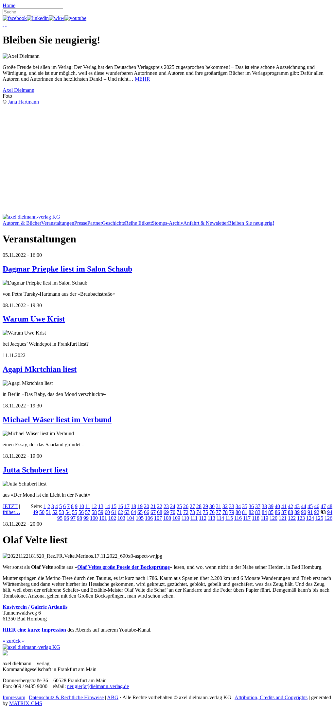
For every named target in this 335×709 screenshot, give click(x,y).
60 (107, 512)
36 (251, 506)
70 (172, 512)
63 (127, 512)
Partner (94, 223)
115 (229, 518)
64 (133, 512)
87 (284, 512)
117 (247, 518)
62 (120, 512)
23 (166, 506)
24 (172, 506)
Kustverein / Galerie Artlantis (35, 607)
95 (59, 518)
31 (218, 506)
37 (257, 506)
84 (264, 512)
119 (264, 518)
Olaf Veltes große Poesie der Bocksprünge (123, 567)
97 (73, 518)
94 (329, 512)
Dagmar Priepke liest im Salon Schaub (67, 269)
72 (185, 512)
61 (113, 512)
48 (329, 506)
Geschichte (113, 223)
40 (277, 506)
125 (319, 518)
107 (158, 518)
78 (225, 512)
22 (159, 506)
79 (231, 512)
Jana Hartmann (23, 102)
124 (310, 518)
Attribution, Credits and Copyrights (271, 697)
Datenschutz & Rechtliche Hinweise (66, 697)
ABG (112, 697)
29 (205, 506)
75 (205, 512)
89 (297, 512)
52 (55, 512)
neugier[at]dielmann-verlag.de (98, 686)
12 (94, 506)
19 (140, 506)
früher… (11, 512)
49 (35, 512)
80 (238, 512)
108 (167, 518)
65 (140, 512)
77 (218, 512)
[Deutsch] (3, 24)
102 (112, 518)
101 (103, 518)
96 (66, 518)
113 (211, 518)
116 (238, 518)
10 (81, 506)
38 (264, 506)
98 (79, 518)
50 (41, 512)
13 (100, 506)
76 (212, 512)
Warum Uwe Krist (34, 319)
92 (316, 512)
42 (290, 506)
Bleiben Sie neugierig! (251, 223)
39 (270, 506)
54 (68, 512)
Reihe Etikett (138, 223)
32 (225, 506)
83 (257, 512)
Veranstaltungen (57, 223)
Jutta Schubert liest (35, 470)
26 (185, 506)
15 (113, 506)
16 (120, 506)
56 (81, 512)
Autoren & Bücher (22, 223)
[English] (6, 24)
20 (146, 506)
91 (310, 512)
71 (179, 512)
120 (273, 518)
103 (121, 518)
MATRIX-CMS (25, 703)
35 (244, 506)
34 (238, 506)
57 (87, 512)
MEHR (142, 79)
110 (185, 518)
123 (301, 518)
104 (130, 518)
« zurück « (14, 641)
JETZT (10, 506)
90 (303, 512)
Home (9, 5)
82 (251, 512)
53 (61, 512)
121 (283, 518)
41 (284, 506)
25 (179, 506)
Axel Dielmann (18, 90)
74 (199, 512)
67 (153, 512)
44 (303, 506)
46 (316, 506)
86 (277, 512)
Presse (80, 223)
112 (202, 518)
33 (231, 506)
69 (166, 512)
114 (220, 518)
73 (192, 512)
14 (107, 506)
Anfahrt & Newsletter (205, 223)
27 (192, 506)
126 (328, 518)
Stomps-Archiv (167, 223)
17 (127, 506)
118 (255, 518)
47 (323, 506)
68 (159, 512)
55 (74, 512)
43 (297, 506)
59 (100, 512)
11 (87, 506)
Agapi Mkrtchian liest (40, 369)
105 (140, 518)
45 (310, 506)
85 (270, 512)
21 (153, 506)
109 (176, 518)
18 (133, 506)
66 (146, 512)
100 (94, 518)
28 (199, 506)
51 (48, 512)
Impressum (14, 697)
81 (244, 512)
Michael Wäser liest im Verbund (57, 419)
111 (194, 518)
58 (94, 512)
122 (292, 518)
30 (212, 506)
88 (290, 512)
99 (86, 518)
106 (149, 518)
